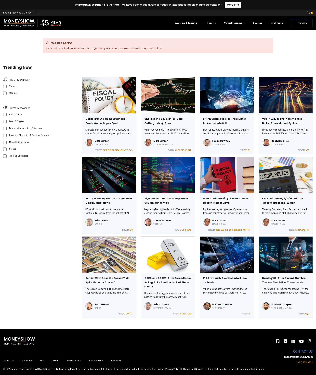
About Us (27, 360)
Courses (257, 23)
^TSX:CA (111, 150)
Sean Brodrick (280, 141)
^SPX (105, 150)
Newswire (116, 360)
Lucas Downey (221, 141)
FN (249, 150)
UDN (240, 230)
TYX (235, 230)
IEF (296, 230)
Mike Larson (101, 141)
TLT (126, 150)
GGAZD (183, 314)
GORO (189, 314)
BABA (117, 150)
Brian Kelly (101, 220)
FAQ (42, 360)
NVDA (122, 150)
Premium (302, 23)
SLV (185, 150)
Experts (211, 23)
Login (6, 12)
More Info (233, 4)
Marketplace (74, 360)
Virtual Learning (233, 23)
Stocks (12, 148)
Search (71, 13)
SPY (299, 230)
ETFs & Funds (15, 114)
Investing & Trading (186, 23)
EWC (130, 150)
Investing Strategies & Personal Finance (29, 135)
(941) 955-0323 (305, 362)
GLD (189, 150)
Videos (12, 86)
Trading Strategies (18, 155)
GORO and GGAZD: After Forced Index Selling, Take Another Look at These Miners (167, 282)
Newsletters (96, 360)
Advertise (8, 360)
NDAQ (189, 230)
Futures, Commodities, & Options (25, 128)
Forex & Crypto (16, 121)
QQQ (184, 230)
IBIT (182, 150)
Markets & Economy (19, 142)
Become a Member (22, 12)
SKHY (231, 230)
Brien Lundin (161, 304)
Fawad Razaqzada (282, 304)
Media (55, 360)
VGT (307, 150)
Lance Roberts (162, 220)
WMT (245, 230)
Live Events (277, 23)
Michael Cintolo (222, 304)
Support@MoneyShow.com (298, 357)
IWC (131, 230)
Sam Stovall (101, 304)
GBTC (177, 150)
